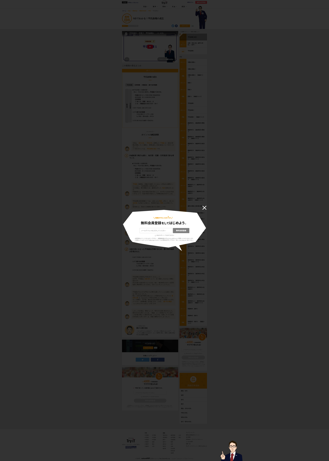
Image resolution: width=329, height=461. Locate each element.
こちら (183, 240)
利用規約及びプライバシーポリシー (167, 238)
